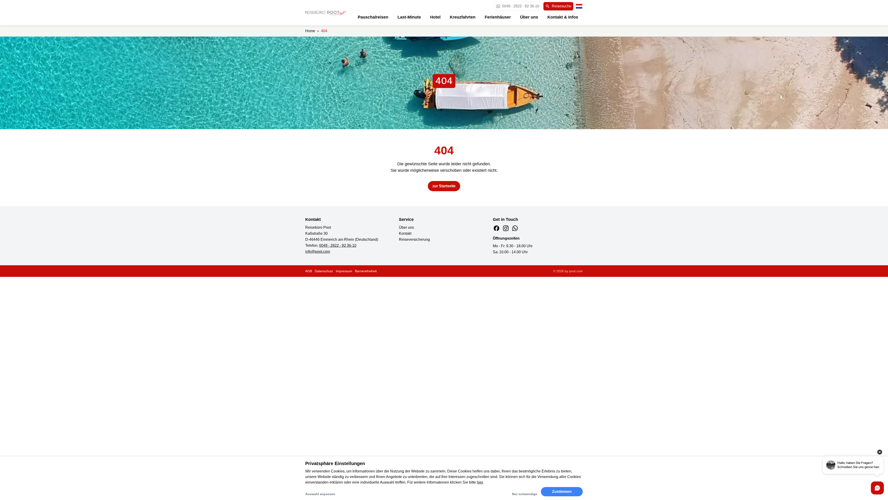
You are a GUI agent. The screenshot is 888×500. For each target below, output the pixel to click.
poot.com (576, 271)
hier (480, 482)
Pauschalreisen (373, 17)
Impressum (344, 271)
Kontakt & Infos (562, 17)
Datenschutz (324, 271)
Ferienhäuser (498, 17)
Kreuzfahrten (462, 17)
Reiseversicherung (414, 239)
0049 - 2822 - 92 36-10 (337, 245)
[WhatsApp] (515, 228)
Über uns (529, 17)
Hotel (435, 17)
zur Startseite (444, 186)
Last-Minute (409, 17)
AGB (308, 271)
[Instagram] (505, 228)
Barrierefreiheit (366, 271)
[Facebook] (496, 228)
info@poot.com (317, 251)
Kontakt (405, 233)
